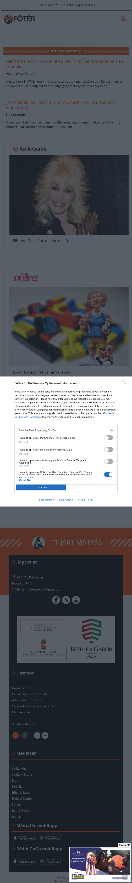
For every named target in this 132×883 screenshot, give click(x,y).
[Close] (125, 383)
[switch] (108, 437)
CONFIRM (41, 487)
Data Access (66, 499)
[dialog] (66, 441)
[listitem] (66, 430)
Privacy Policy (85, 499)
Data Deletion (46, 499)
